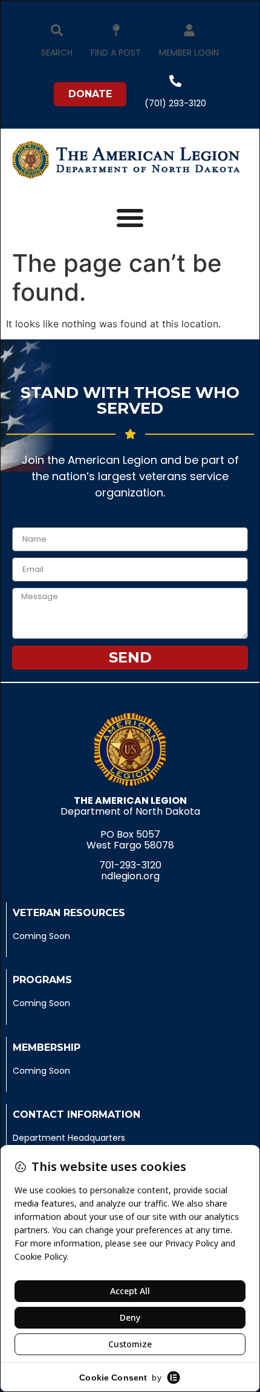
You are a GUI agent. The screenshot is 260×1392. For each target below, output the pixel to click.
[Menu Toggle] (130, 217)
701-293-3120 (130, 865)
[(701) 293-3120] (175, 81)
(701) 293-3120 (175, 103)
